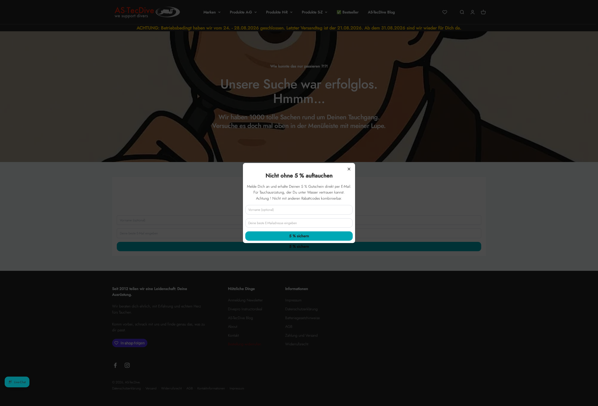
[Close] (349, 169)
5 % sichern (299, 236)
